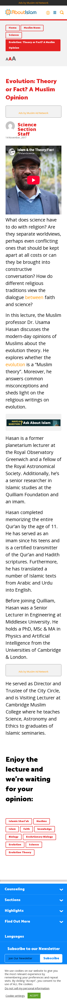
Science (14, 35)
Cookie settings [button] (15, 995)
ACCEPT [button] (34, 995)
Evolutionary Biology (39, 837)
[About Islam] (20, 12)
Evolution (15, 845)
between (34, 297)
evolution (15, 364)
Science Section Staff (27, 129)
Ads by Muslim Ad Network (33, 2)
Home (13, 28)
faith (26, 829)
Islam (12, 829)
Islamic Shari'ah (19, 821)
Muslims (41, 821)
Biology (13, 837)
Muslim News (32, 28)
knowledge (44, 829)
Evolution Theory (20, 852)
